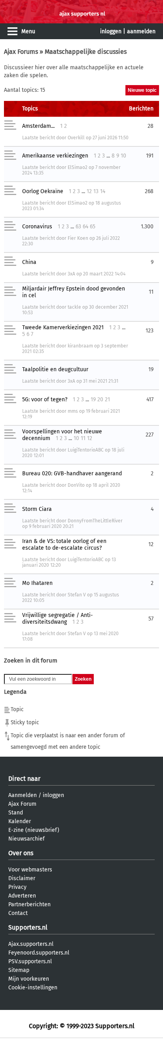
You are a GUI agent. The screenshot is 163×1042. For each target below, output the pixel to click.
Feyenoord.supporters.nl (38, 952)
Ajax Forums (21, 51)
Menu (28, 31)
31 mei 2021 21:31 (100, 381)
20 (100, 399)
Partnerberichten (29, 904)
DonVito (76, 485)
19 (93, 399)
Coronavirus (37, 226)
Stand (15, 812)
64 (85, 226)
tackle (74, 307)
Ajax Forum (22, 804)
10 (123, 155)
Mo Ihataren (37, 583)
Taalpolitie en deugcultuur (55, 369)
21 (107, 399)
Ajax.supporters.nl (30, 944)
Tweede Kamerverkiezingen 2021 (63, 327)
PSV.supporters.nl (30, 961)
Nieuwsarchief (26, 838)
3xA (71, 274)
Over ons (20, 853)
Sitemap (18, 970)
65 (92, 226)
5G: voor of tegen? (44, 399)
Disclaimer (21, 878)
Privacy (17, 887)
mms (73, 411)
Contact (18, 913)
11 (83, 438)
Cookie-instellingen (32, 987)
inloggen (110, 31)
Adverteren (22, 895)
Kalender (19, 821)
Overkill (76, 137)
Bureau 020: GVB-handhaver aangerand (72, 473)
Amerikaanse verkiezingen (55, 155)
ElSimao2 (77, 167)
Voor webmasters (30, 869)
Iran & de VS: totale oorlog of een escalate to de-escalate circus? (64, 544)
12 (89, 191)
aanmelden (141, 31)
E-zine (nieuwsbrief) (33, 830)
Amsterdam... (38, 126)
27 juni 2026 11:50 (111, 137)
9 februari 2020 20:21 (51, 526)
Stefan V (77, 595)
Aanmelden (22, 795)
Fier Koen (78, 238)
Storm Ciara (37, 509)
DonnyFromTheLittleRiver (95, 521)
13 (96, 191)
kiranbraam (80, 346)
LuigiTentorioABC (86, 450)
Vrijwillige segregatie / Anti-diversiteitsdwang (57, 618)
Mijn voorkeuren (28, 979)
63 (78, 226)
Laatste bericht (38, 137)
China (29, 262)
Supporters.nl (27, 927)
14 (102, 191)
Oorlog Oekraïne (42, 191)
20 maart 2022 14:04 (104, 274)
